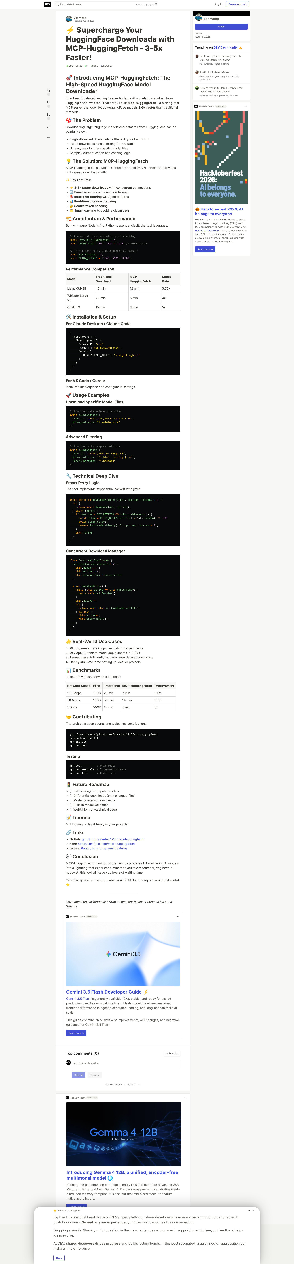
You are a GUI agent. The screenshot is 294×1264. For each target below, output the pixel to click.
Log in (218, 4)
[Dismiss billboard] (253, 1210)
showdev (106, 65)
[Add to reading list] (49, 116)
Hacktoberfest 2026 (207, 230)
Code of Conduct (114, 1084)
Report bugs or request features (104, 848)
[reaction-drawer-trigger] (49, 91)
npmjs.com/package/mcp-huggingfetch (106, 844)
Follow (221, 26)
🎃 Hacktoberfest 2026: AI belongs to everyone (219, 211)
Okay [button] (59, 1258)
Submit (78, 1075)
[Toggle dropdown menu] (178, 916)
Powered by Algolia (145, 4)
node (94, 65)
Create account (237, 4)
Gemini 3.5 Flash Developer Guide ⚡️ (107, 992)
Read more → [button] (76, 1033)
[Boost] (49, 126)
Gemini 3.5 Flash (78, 999)
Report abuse (134, 1084)
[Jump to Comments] (49, 104)
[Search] (57, 4)
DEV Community (225, 47)
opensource (74, 65)
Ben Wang (80, 17)
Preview (94, 1075)
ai (86, 65)
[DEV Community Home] (47, 4)
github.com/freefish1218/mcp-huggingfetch (113, 839)
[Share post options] (49, 137)
